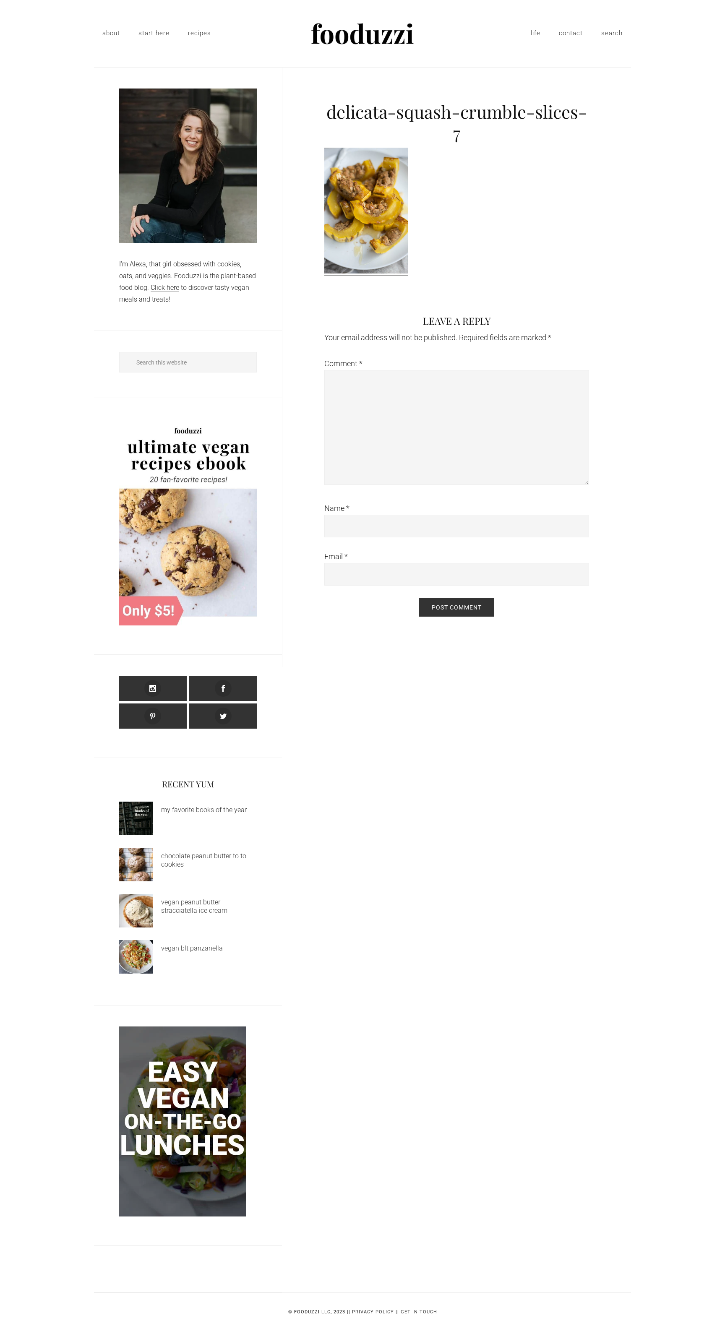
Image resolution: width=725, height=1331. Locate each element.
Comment (343, 363)
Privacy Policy (373, 1312)
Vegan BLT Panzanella (192, 948)
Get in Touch (419, 1312)
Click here (165, 288)
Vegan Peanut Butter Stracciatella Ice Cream (194, 906)
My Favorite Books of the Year (204, 810)
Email (336, 556)
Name (336, 508)
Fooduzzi (362, 33)
